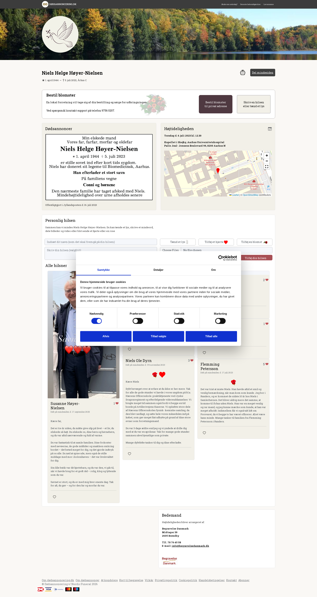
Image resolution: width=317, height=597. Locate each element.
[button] (218, 171)
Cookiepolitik (188, 580)
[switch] (138, 321)
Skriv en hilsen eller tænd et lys (253, 104)
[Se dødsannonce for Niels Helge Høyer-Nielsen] (99, 167)
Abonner (243, 580)
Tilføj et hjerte (214, 242)
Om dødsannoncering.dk (58, 580)
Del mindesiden (262, 72)
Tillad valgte (158, 336)
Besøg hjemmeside (174, 552)
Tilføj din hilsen (255, 258)
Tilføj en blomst (252, 242)
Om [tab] (213, 269)
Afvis (106, 336)
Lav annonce (269, 4)
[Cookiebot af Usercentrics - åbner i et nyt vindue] (221, 258)
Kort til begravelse (131, 580)
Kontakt (231, 580)
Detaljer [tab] (159, 269)
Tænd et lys (177, 242)
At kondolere (109, 580)
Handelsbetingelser (212, 580)
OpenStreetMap (250, 194)
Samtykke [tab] (103, 269)
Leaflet (235, 194)
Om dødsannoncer (87, 580)
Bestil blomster (216, 104)
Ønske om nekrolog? (229, 4)
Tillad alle (211, 336)
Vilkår (149, 580)
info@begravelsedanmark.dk (190, 545)
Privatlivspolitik (166, 580)
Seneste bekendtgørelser (250, 4)
